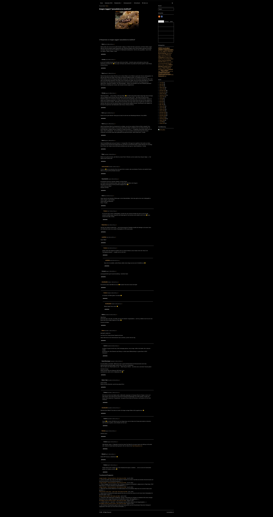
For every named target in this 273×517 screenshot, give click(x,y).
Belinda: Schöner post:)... (164, 36)
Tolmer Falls (171, 71)
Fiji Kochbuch (137, 3)
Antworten (103, 54)
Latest (171, 21)
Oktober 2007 (162, 123)
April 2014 (161, 84)
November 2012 (162, 92)
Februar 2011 (162, 110)
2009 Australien (164, 48)
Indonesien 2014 (108, 3)
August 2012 (162, 96)
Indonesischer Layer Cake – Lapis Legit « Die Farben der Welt (113, 491)
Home (101, 3)
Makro (171, 65)
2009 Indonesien (165, 50)
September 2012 (162, 95)
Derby (169, 54)
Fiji (167, 56)
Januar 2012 (162, 107)
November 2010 (162, 113)
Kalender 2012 (162, 61)
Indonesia (164, 60)
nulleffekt (104, 237)
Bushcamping (162, 53)
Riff (170, 67)
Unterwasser (164, 73)
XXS (165, 76)
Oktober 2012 (162, 93)
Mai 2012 (161, 101)
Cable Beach (169, 53)
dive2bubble (105, 282)
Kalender (169, 60)
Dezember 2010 (162, 112)
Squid (166, 69)
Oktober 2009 (162, 117)
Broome (170, 51)
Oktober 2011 (162, 109)
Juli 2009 (161, 121)
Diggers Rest (161, 56)
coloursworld (105, 166)
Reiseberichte (117, 3)
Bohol (167, 51)
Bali (164, 51)
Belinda (103, 430)
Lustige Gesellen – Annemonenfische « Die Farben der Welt (112, 478)
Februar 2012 (162, 106)
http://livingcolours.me (137, 445)
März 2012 (161, 104)
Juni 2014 (161, 82)
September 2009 (162, 118)
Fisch (170, 56)
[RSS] (159, 16)
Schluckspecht (161, 69)
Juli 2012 (161, 98)
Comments (161, 21)
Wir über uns (145, 3)
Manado (160, 66)
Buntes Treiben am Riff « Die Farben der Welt (109, 496)
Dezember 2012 (162, 90)
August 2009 (162, 120)
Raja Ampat (165, 68)
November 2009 (162, 115)
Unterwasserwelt (127, 3)
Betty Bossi (104, 224)
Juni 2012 (161, 99)
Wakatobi (161, 76)
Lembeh (166, 64)
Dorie (165, 56)
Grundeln (168, 58)
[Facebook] (162, 16)
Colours (105, 211)
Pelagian (160, 67)
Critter (166, 54)
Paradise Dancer (167, 66)
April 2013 (161, 85)
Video (172, 74)
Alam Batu (160, 51)
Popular (166, 21)
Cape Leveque (161, 54)
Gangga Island (168, 57)
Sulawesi (170, 69)
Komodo (165, 63)
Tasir (159, 71)
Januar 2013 (162, 89)
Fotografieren (161, 57)
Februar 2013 (162, 87)
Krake (163, 64)
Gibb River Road (162, 58)
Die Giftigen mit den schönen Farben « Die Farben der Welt (112, 500)
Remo (103, 330)
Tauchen (164, 71)
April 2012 (161, 103)
